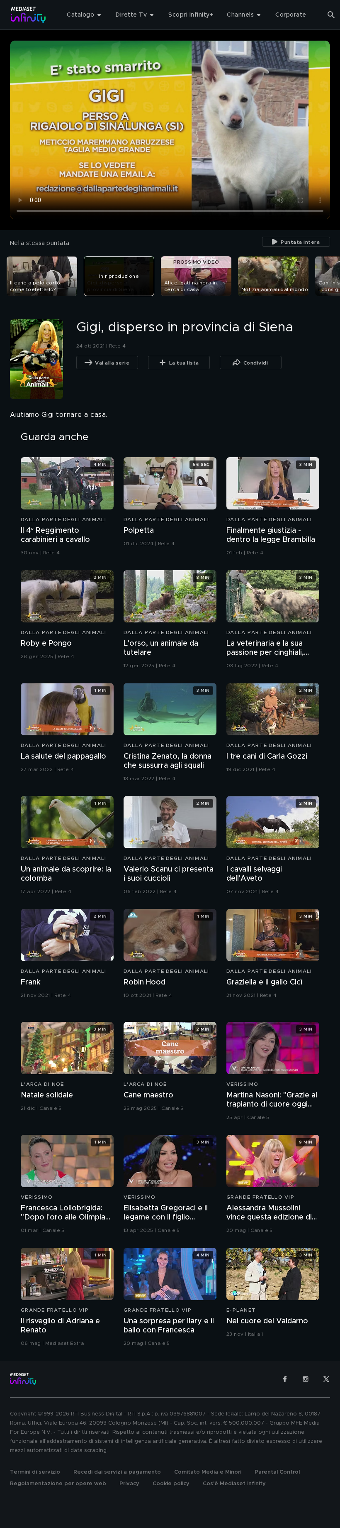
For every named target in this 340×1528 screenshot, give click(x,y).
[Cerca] (331, 15)
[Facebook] (285, 1379)
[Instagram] (305, 1379)
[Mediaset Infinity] (28, 14)
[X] (326, 1379)
